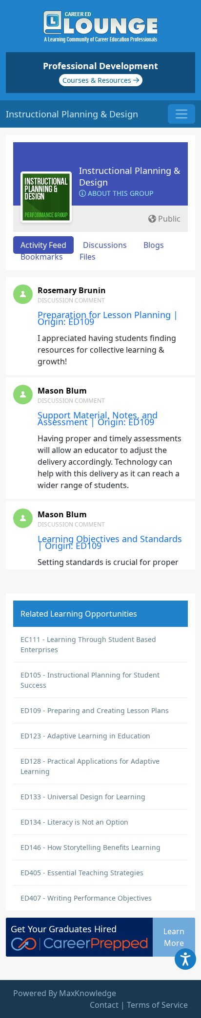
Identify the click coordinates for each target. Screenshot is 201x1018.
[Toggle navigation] (181, 114)
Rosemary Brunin (72, 290)
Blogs (153, 245)
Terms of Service (157, 1004)
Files (88, 256)
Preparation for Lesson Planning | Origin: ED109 (108, 318)
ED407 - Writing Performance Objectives (86, 898)
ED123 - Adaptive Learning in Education (85, 735)
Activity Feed (43, 245)
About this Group (119, 193)
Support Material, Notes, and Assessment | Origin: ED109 (98, 418)
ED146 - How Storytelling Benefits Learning (90, 847)
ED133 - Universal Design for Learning (82, 796)
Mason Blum (62, 390)
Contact (104, 1004)
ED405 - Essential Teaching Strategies (81, 872)
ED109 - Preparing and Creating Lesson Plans (94, 710)
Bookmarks (41, 256)
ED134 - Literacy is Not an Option (74, 822)
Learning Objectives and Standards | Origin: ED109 (110, 542)
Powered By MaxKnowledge (64, 993)
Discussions (105, 245)
